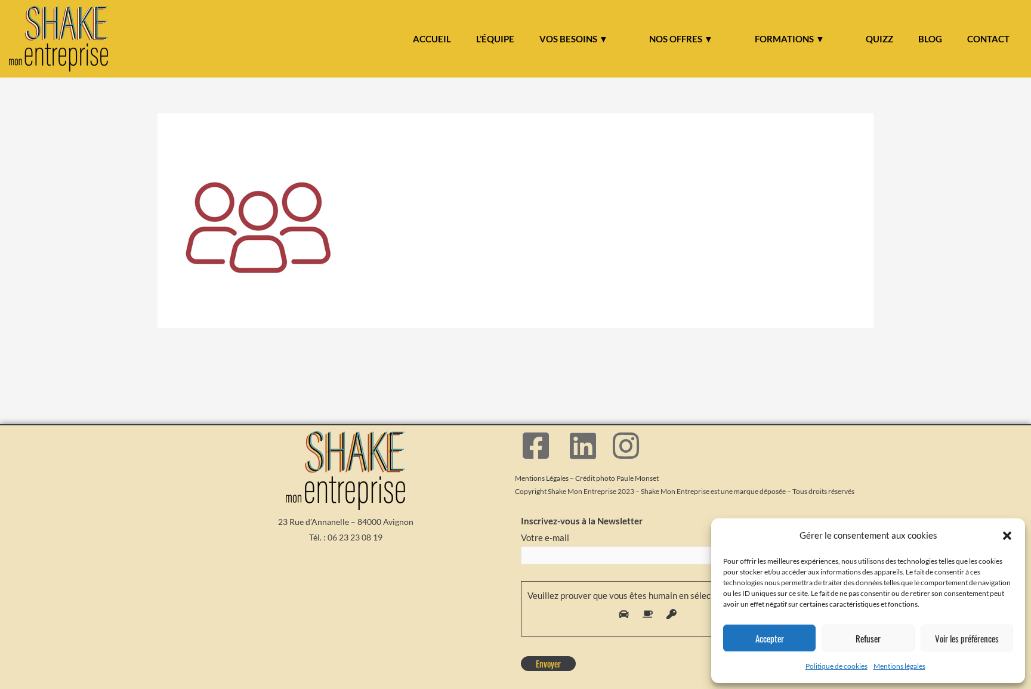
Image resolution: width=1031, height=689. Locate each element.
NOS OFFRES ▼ (681, 38)
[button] (1007, 536)
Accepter (769, 638)
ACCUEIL (432, 38)
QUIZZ (879, 38)
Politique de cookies (836, 666)
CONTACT (988, 38)
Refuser (868, 638)
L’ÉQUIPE (495, 38)
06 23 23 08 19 (355, 537)
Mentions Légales (542, 478)
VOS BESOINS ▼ (573, 38)
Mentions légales (899, 666)
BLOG (930, 38)
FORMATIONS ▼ (790, 38)
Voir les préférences (967, 638)
